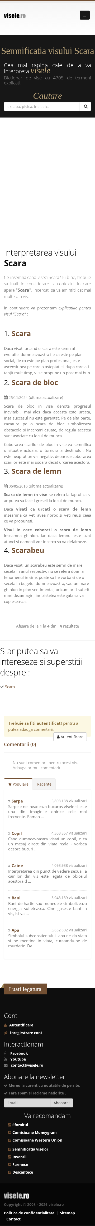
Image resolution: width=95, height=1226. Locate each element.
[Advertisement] (47, 183)
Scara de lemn (36, 471)
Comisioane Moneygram (34, 1132)
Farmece (20, 1164)
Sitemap (67, 1213)
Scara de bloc (35, 382)
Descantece (22, 1172)
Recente (44, 784)
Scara (21, 333)
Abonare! (62, 1102)
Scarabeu (28, 550)
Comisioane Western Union (37, 1140)
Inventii (19, 1157)
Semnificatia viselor (30, 1149)
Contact (13, 1219)
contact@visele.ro (27, 1065)
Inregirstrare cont (25, 1032)
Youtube (18, 1059)
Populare (20, 784)
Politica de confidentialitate (29, 1213)
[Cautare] (85, 106)
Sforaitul (20, 1125)
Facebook (19, 1053)
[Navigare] (85, 15)
